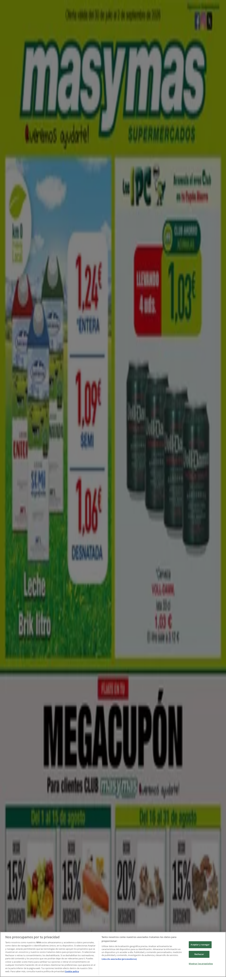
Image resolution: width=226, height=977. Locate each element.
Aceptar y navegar (200, 944)
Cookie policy (72, 971)
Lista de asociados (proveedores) (119, 958)
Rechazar (199, 954)
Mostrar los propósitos (201, 963)
